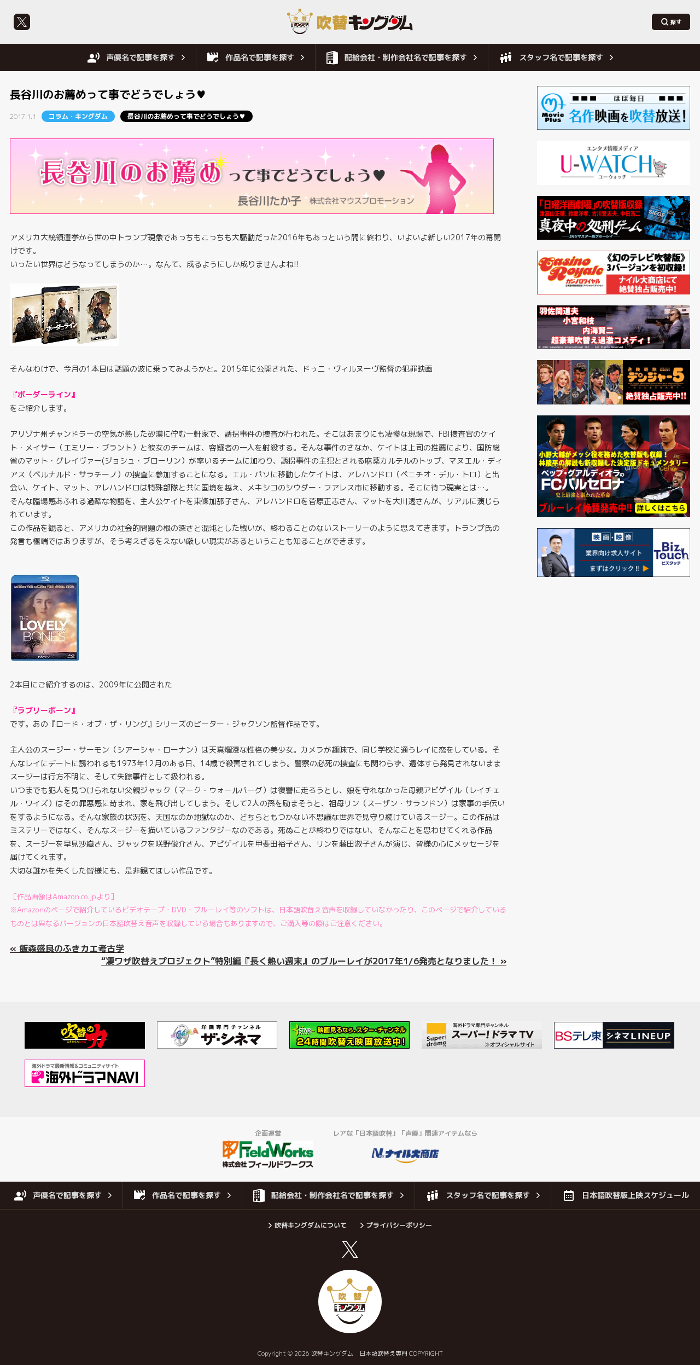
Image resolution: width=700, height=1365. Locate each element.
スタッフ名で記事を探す (561, 57)
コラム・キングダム (78, 116)
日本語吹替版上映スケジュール (635, 1195)
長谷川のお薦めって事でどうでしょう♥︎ (186, 116)
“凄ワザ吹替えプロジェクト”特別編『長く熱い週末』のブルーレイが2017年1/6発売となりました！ (299, 961)
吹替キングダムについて (311, 1225)
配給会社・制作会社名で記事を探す (406, 57)
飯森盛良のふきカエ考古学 (71, 948)
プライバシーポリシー (399, 1225)
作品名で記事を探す (259, 57)
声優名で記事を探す (140, 57)
